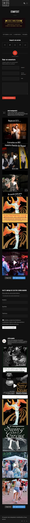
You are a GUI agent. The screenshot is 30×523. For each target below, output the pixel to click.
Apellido (4, 306)
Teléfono (4, 313)
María (25, 34)
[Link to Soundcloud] (26, 521)
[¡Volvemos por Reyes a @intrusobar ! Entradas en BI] (15, 236)
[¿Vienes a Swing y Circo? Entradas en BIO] (15, 386)
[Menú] (27, 3)
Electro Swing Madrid (12, 517)
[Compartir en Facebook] (4, 45)
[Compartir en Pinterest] (20, 45)
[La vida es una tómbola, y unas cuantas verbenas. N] (15, 465)
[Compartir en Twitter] (9, 45)
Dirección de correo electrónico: (11, 293)
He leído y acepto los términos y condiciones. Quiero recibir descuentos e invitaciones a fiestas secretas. (13, 322)
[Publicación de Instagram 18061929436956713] (15, 491)
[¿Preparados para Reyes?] (15, 183)
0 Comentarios (17, 34)
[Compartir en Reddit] (25, 45)
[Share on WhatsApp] (15, 45)
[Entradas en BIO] (15, 130)
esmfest (15, 11)
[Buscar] (23, 3)
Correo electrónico (23, 73)
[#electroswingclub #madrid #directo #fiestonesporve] (15, 262)
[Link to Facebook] (24, 521)
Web (22, 78)
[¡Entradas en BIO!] (15, 209)
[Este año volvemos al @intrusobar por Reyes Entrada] (15, 412)
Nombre (23, 67)
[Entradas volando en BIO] (15, 359)
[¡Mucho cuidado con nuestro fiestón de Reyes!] (15, 157)
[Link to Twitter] (22, 521)
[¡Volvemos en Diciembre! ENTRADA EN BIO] (15, 438)
